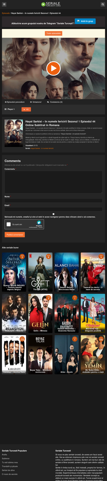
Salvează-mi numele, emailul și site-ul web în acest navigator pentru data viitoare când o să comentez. (50, 216)
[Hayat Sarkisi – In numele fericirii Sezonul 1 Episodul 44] (53, 68)
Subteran (6, 458)
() (56, 102)
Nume (8, 196)
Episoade (6, 13)
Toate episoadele (53, 33)
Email (8, 205)
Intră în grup (87, 21)
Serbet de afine (8, 470)
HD (27, 109)
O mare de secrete (9, 474)
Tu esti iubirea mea (10, 462)
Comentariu (10, 169)
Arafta (4, 454)
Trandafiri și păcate (10, 466)
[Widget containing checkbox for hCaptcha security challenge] (24, 224)
